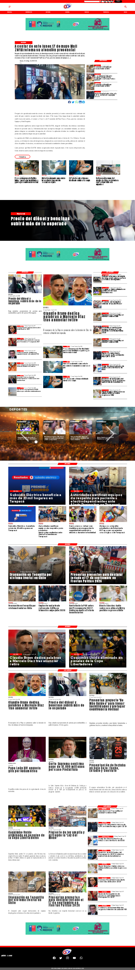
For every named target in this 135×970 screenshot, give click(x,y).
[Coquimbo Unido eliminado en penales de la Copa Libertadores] (97, 291)
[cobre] (12, 366)
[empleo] (90, 95)
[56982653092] (81, 959)
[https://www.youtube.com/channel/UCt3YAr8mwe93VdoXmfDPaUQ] (74, 959)
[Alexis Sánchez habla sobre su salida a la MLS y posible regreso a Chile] (97, 394)
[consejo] (12, 330)
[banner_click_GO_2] (67, 30)
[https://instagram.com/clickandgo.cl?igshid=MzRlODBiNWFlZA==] (67, 959)
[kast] (12, 379)
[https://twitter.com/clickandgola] (60, 959)
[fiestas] (90, 77)
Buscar (118, 1)
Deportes (21, 421)
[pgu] (97, 381)
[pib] (12, 354)
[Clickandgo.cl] (9, 8)
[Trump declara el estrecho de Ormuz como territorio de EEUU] (97, 368)
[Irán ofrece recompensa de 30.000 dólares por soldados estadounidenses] (12, 391)
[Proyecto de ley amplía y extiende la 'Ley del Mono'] (97, 304)
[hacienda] (12, 342)
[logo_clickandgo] (67, 9)
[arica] (97, 278)
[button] (22, 156)
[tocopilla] (90, 68)
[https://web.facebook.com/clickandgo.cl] (54, 959)
